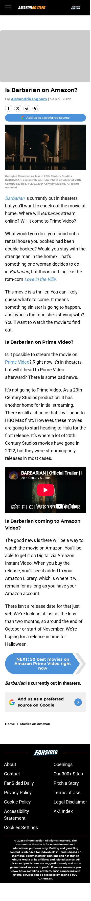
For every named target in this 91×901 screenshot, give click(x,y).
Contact (12, 773)
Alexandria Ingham (29, 99)
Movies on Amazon (35, 724)
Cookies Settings (21, 827)
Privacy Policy (18, 792)
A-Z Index (63, 811)
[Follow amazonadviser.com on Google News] (78, 702)
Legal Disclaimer (70, 802)
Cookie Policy (17, 802)
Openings (63, 764)
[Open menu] (8, 8)
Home (10, 724)
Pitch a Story (66, 783)
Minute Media (33, 840)
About (10, 764)
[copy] (35, 108)
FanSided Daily (19, 783)
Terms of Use (67, 792)
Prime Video (17, 362)
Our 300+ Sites (68, 773)
